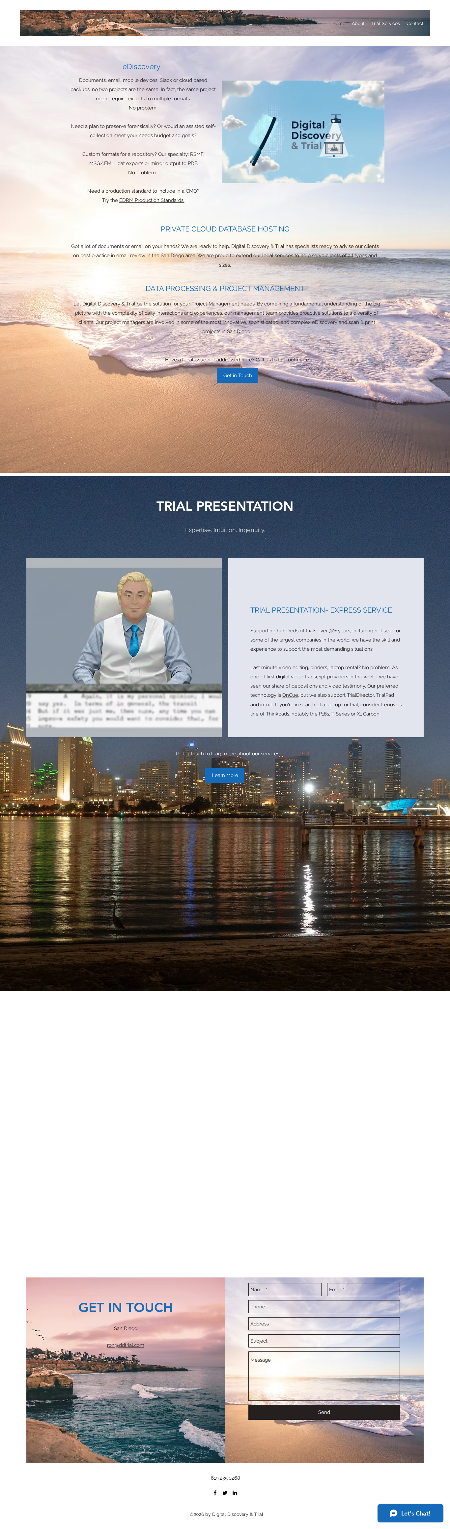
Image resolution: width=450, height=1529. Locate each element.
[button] (376, 176)
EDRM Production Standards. (151, 200)
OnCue (290, 695)
